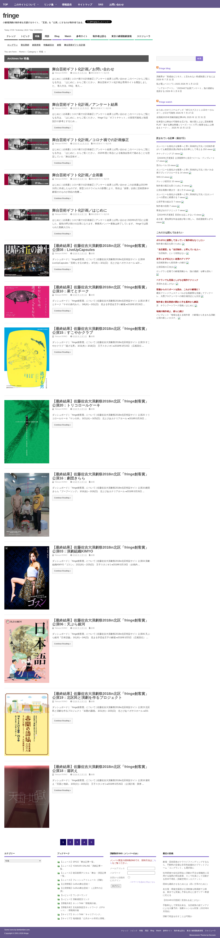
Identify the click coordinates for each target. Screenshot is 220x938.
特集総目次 (49, 45)
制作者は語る (99, 36)
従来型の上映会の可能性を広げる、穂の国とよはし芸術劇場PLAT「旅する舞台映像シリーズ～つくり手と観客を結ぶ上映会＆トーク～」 (185, 125)
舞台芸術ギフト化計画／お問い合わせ (83, 69)
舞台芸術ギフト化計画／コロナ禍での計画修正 (90, 140)
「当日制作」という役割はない (171, 253)
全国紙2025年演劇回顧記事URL (171, 117)
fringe (11, 15)
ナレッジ (11, 36)
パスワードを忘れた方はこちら (142, 882)
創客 (59, 45)
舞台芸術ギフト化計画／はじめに (79, 210)
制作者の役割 (162, 206)
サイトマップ (85, 4)
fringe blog (164, 68)
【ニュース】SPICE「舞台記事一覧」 (78, 862)
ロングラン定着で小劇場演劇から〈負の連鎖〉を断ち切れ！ (184, 271)
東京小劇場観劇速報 (121, 36)
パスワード (115, 873)
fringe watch (165, 101)
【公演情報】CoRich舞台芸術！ (75, 884)
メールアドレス (117, 868)
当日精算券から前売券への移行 (171, 263)
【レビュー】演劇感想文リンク (74, 899)
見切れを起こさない (165, 284)
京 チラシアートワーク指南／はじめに (175, 305)
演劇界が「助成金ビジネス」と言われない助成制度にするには (185, 76)
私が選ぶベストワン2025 (168, 84)
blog (56, 36)
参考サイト (82, 36)
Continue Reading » (62, 92)
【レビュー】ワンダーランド (73, 895)
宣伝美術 (25, 45)
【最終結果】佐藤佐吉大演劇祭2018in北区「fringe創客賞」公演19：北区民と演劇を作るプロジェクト (100, 695)
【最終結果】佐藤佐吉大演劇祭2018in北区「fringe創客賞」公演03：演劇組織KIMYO (100, 549)
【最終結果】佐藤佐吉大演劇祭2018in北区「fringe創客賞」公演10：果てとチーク (100, 289)
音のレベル (161, 165)
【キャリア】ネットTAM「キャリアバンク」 (81, 914)
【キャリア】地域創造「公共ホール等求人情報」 (83, 918)
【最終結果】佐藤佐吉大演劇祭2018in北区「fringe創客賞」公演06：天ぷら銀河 (100, 622)
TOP (5, 4)
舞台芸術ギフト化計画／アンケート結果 (85, 104)
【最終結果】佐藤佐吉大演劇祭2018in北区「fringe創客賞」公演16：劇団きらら (100, 476)
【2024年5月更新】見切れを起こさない (175, 215)
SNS (100, 4)
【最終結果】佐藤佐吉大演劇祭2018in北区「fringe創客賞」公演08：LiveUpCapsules (100, 248)
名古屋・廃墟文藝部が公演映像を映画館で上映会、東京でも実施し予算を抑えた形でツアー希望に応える (186, 892)
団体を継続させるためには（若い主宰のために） (186, 884)
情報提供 (67, 4)
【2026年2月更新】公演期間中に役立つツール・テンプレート (185, 158)
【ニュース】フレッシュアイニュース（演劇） (82, 880)
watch (68, 36)
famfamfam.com (23, 930)
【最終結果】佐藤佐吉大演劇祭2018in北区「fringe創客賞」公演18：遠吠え (100, 769)
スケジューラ (143, 36)
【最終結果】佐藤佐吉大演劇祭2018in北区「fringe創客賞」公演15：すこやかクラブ (100, 330)
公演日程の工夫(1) (165, 267)
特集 (37, 36)
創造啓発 (36, 45)
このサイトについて (23, 4)
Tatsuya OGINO (61, 73)
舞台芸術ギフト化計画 (74, 45)
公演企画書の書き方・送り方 (170, 190)
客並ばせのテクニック (166, 210)
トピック (25, 36)
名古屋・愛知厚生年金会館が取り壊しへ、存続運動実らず (183, 219)
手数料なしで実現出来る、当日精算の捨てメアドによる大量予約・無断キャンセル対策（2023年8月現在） (186, 908)
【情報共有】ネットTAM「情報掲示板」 (79, 903)
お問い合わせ (116, 4)
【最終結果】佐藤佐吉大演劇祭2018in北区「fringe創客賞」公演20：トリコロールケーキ (100, 403)
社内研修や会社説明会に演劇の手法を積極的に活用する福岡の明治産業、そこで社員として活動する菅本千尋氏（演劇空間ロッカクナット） (186, 876)
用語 (47, 36)
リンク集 (47, 4)
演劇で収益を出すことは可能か (177, 916)
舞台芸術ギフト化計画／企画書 (77, 175)
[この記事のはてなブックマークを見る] (214, 149)
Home (22, 51)
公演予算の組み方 (164, 202)
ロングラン (12, 45)
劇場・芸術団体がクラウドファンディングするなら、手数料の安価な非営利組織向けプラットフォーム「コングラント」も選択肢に (186, 865)
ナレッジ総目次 (163, 181)
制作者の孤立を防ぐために (169, 186)
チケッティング (163, 154)
